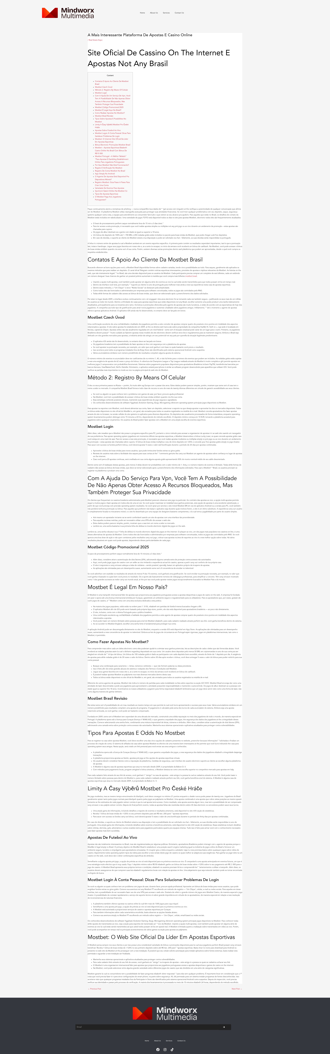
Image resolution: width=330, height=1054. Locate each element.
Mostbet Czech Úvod (103, 87)
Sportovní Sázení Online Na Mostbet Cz (111, 191)
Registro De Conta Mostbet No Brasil (110, 171)
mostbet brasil (191, 276)
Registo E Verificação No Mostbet (108, 168)
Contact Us (179, 13)
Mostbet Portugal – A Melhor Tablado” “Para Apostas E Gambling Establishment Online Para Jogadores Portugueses (111, 159)
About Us (154, 13)
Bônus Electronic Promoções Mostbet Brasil (112, 145)
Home (142, 13)
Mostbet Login (101, 93)
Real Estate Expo (95, 40)
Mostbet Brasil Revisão (104, 116)
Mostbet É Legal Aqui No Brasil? (108, 110)
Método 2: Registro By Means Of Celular (111, 90)
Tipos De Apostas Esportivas (106, 194)
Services (166, 13)
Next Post (237, 989)
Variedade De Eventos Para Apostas (109, 188)
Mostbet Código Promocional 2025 (109, 107)
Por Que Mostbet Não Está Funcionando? (112, 165)
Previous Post (94, 989)
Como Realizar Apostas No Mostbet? (110, 113)
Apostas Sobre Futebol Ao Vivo (108, 130)
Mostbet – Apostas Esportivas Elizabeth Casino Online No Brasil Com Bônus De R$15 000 (111, 150)
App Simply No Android (105, 174)
